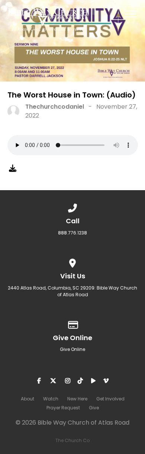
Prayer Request (63, 408)
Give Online (72, 349)
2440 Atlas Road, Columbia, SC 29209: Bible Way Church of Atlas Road (72, 291)
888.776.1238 (72, 233)
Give (94, 408)
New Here (77, 399)
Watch (50, 399)
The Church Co (72, 440)
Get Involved (110, 399)
